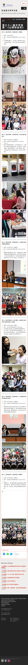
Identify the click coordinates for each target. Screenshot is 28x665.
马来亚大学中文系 (9, 10)
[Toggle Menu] (25, 8)
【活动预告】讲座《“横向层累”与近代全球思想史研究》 (14, 588)
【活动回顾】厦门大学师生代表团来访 (9, 584)
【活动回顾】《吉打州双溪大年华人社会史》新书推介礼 (13, 571)
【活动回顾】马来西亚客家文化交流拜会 (10, 577)
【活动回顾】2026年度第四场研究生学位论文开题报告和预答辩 (13, 566)
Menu (23, 3)
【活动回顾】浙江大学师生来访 (8, 581)
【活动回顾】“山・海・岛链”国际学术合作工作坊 (12, 574)
